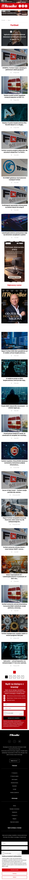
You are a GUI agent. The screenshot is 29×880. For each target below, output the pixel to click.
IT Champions (14, 773)
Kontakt (14, 789)
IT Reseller (3, 20)
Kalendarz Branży (14, 782)
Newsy (9, 20)
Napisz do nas (14, 760)
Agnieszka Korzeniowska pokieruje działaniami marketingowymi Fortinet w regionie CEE (14, 37)
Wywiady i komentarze (14, 809)
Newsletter (14, 786)
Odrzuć (14, 877)
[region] (14, 867)
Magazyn (14, 818)
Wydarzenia (14, 812)
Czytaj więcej (14, 42)
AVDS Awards (14, 779)
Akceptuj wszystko (14, 869)
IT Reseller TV (14, 815)
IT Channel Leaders (14, 776)
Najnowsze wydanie (14, 822)
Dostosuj (14, 873)
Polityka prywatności (14, 792)
